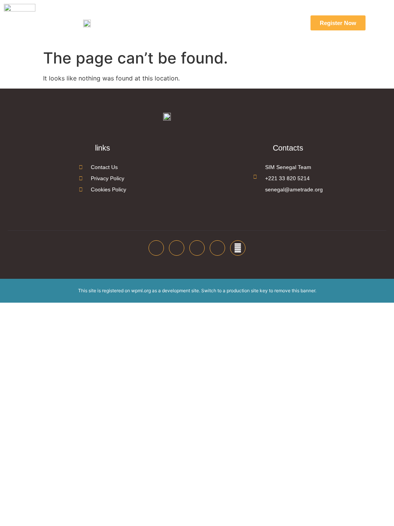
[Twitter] (176, 248)
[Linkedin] (197, 248)
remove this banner (294, 290)
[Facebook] (156, 248)
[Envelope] (237, 248)
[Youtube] (217, 248)
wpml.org (141, 290)
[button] (259, 23)
